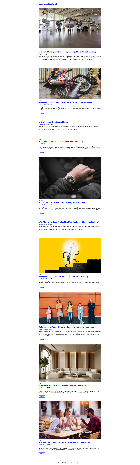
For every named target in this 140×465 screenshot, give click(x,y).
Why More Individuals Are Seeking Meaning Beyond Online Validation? (69, 222)
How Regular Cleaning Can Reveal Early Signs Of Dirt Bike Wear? (66, 102)
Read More (42, 63)
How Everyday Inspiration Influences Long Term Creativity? (64, 276)
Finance (79, 2)
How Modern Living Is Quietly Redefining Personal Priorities (64, 385)
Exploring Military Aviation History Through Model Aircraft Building (67, 52)
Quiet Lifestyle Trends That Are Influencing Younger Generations (66, 327)
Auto (40, 100)
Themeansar (79, 462)
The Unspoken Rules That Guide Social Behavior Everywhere (64, 442)
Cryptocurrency (96, 2)
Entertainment (87, 2)
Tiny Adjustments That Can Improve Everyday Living (61, 141)
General (40, 49)
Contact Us (97, 5)
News (66, 2)
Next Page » (70, 458)
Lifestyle (72, 2)
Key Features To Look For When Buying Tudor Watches (62, 202)
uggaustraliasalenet (48, 4)
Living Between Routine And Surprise (54, 122)
